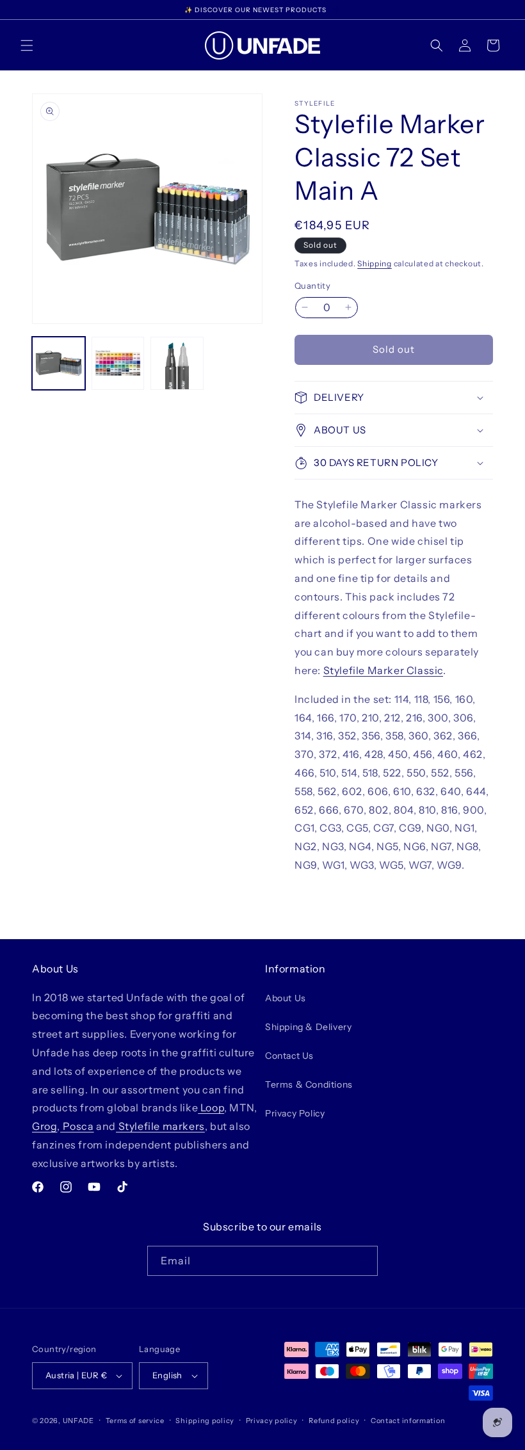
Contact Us (289, 1055)
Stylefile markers (160, 1126)
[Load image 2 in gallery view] (118, 363)
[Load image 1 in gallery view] (58, 363)
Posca (77, 1126)
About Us (285, 998)
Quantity (312, 285)
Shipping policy (204, 1420)
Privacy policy (272, 1420)
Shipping (374, 263)
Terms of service (135, 1420)
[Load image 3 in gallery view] (177, 363)
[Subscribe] (363, 1261)
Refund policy (334, 1420)
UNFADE (78, 1420)
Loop (211, 1107)
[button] (27, 45)
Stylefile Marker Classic (383, 670)
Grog (44, 1126)
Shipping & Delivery (308, 1027)
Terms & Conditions (309, 1084)
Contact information (408, 1420)
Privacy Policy (295, 1113)
